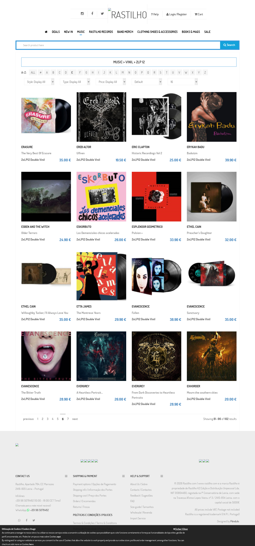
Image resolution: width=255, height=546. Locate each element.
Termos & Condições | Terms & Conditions (95, 523)
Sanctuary (193, 313)
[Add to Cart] (67, 90)
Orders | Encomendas (84, 501)
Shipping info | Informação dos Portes (92, 489)
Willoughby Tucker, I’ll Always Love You (44, 313)
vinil (129, 62)
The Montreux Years (89, 313)
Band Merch (125, 32)
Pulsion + (137, 233)
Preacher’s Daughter (199, 233)
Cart (200, 14)
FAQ (132, 501)
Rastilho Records (101, 32)
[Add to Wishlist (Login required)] (67, 105)
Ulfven (81, 153)
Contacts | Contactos (141, 489)
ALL (33, 72)
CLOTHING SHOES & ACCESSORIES (157, 32)
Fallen (135, 313)
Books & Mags (191, 32)
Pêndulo (234, 521)
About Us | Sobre (138, 484)
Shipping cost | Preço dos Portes (89, 495)
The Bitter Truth (31, 392)
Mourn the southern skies (202, 392)
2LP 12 (140, 62)
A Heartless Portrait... (90, 392)
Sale (207, 32)
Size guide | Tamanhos (142, 507)
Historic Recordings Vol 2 (147, 153)
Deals (56, 32)
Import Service (138, 518)
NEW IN (68, 32)
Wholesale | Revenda (141, 512)
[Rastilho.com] (46, 31)
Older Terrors (29, 233)
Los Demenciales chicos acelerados (98, 233)
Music (81, 32)
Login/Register (178, 14)
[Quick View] (67, 98)
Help (156, 14)
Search (230, 45)
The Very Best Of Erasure (36, 153)
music (117, 62)
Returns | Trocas (81, 507)
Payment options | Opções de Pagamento (94, 484)
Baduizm (192, 153)
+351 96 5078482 (39, 510)
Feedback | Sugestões (141, 495)
